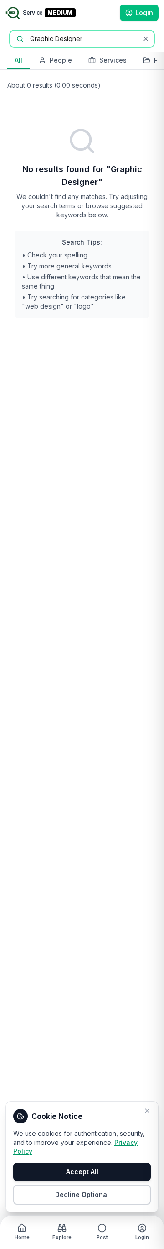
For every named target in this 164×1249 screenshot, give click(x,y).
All (18, 60)
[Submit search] (20, 38)
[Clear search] (145, 38)
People (61, 60)
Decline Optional (82, 1194)
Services (113, 60)
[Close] (147, 1110)
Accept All (82, 1172)
